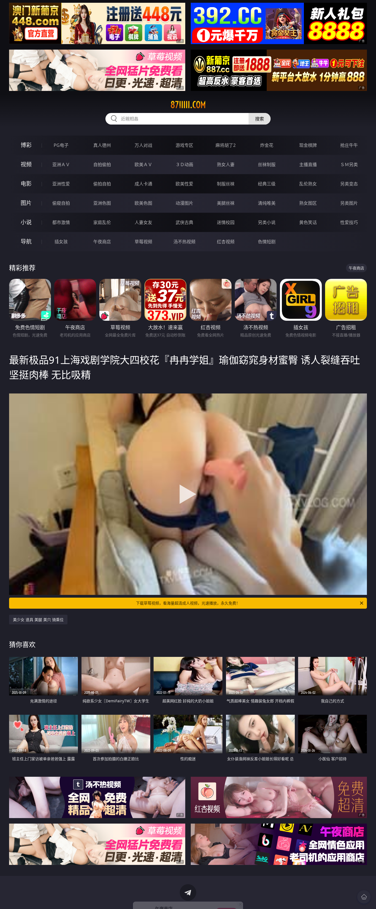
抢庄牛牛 (349, 145)
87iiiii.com (188, 104)
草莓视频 (143, 242)
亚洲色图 (102, 203)
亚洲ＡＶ (61, 164)
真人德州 (102, 145)
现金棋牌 (308, 145)
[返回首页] (363, 896)
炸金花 (266, 145)
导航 (26, 241)
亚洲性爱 (61, 184)
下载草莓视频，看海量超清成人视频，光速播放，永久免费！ (188, 603)
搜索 (259, 119)
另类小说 (267, 222)
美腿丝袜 (226, 203)
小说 (26, 222)
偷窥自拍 (61, 203)
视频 (26, 164)
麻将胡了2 (226, 145)
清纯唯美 (267, 203)
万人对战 (143, 145)
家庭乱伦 (102, 222)
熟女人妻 (226, 164)
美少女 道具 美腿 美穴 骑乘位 (38, 619)
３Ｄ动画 (184, 164)
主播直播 (308, 164)
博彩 (26, 145)
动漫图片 (184, 203)
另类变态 (349, 184)
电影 (26, 183)
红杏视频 (226, 242)
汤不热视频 (184, 242)
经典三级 (267, 184)
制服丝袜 (226, 184)
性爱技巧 (349, 222)
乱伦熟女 (308, 184)
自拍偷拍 (102, 164)
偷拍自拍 (102, 184)
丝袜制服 (267, 164)
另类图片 (349, 203)
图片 (26, 203)
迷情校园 (226, 222)
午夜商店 (102, 242)
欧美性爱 (184, 184)
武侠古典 (184, 222)
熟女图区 (308, 203)
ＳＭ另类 (349, 164)
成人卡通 (143, 184)
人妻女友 (143, 222)
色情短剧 (267, 242)
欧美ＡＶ (143, 164)
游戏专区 (184, 145)
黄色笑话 (308, 222)
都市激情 (61, 222)
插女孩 (61, 242)
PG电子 (61, 145)
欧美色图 (143, 203)
